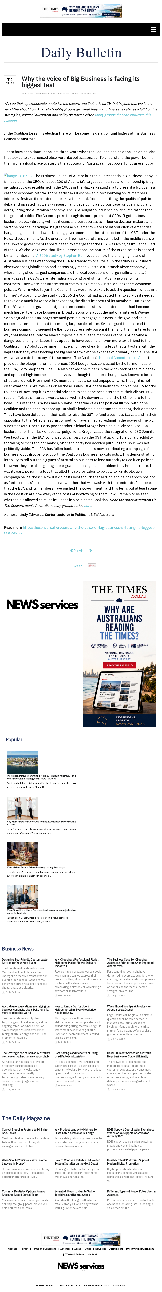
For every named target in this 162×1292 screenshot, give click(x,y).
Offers (88, 1248)
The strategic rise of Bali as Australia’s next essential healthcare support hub (26, 1054)
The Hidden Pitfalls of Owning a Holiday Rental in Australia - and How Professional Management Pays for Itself (41, 777)
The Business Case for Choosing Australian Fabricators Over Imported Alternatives (130, 963)
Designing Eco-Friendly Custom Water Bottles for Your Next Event (25, 961)
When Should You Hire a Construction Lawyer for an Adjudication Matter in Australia (41, 911)
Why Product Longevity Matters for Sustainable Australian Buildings (76, 1131)
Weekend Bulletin (74, 1254)
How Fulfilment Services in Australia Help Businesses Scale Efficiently (129, 1054)
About (77, 1248)
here (87, 505)
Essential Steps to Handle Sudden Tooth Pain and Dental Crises (75, 1193)
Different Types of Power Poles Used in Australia (131, 1193)
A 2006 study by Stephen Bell (60, 255)
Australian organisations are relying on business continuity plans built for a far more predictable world (26, 1010)
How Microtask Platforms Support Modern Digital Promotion (128, 1161)
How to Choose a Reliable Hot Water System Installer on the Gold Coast (77, 1161)
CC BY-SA (25, 176)
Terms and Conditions (44, 1248)
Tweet (77, 566)
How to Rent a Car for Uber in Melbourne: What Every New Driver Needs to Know (76, 1010)
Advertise (65, 1248)
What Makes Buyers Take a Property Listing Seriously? (36, 867)
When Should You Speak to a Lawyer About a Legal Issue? (129, 1008)
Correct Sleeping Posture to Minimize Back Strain (25, 1131)
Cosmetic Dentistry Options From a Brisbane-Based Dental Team (23, 1193)
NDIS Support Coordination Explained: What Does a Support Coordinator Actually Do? (130, 1133)
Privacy (24, 1248)
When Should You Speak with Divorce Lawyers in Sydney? (24, 1161)
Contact (12, 1248)
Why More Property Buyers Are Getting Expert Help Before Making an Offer (41, 823)
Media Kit (93, 1254)
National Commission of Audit (123, 358)
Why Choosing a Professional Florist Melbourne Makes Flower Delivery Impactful (77, 963)
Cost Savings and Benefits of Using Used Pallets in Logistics (76, 1054)
